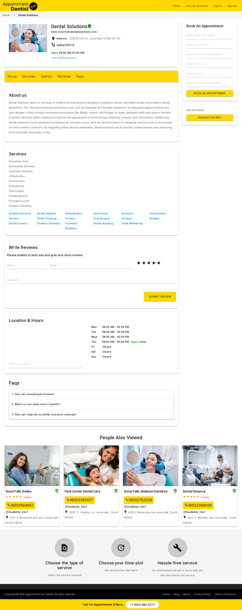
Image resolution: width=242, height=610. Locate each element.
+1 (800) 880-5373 (142, 604)
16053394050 (198, 505)
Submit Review (160, 296)
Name (10, 265)
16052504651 (20, 505)
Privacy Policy (202, 594)
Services (29, 76)
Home (176, 5)
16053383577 (79, 500)
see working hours (64, 57)
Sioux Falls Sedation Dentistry (146, 491)
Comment (13, 280)
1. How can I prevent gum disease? (33, 394)
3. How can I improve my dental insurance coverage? (44, 414)
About (12, 76)
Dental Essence (194, 491)
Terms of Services (225, 594)
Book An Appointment (210, 93)
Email (53, 265)
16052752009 (139, 500)
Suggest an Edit (209, 117)
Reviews (64, 76)
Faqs (80, 76)
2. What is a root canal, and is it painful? (36, 404)
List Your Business (197, 5)
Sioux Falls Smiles (18, 491)
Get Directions (195, 110)
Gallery (46, 76)
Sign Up (232, 5)
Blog (176, 594)
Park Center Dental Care (82, 491)
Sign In (217, 5)
